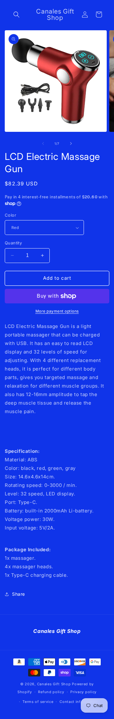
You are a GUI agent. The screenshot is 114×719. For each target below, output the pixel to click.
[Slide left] (43, 143)
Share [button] (18, 594)
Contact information (79, 701)
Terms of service (37, 701)
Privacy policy (83, 692)
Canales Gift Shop (54, 684)
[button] (16, 14)
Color (10, 215)
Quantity (13, 242)
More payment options (57, 311)
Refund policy (51, 692)
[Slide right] (71, 143)
